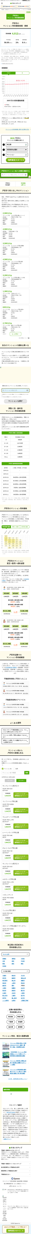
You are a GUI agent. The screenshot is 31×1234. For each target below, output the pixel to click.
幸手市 (4, 998)
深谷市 (4, 983)
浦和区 (13, 958)
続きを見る (25, 686)
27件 (17, 543)
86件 (17, 541)
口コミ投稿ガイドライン (20, 1183)
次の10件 (21, 780)
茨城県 (20, 1022)
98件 (9, 543)
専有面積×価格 (6, 526)
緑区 (13, 963)
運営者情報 (13, 1181)
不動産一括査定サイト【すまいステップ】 (10, 9)
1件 (20, 539)
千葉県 (11, 1022)
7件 (13, 547)
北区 (3, 961)
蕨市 (13, 985)
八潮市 (23, 993)
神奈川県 (20, 1017)
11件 (17, 545)
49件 (9, 538)
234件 (9, 539)
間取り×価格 (15, 526)
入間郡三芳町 (24, 1000)
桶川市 (23, 990)
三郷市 (13, 995)
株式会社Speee (11, 1112)
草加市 (23, 983)
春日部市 (4, 980)
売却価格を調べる (23, 184)
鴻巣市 (23, 980)
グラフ (8, 73)
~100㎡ (2, 545)
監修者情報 (19, 1181)
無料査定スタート (14, 1230)
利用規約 (25, 1181)
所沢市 (4, 978)
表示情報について (23, 338)
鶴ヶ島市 (14, 998)
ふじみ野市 (5, 1000)
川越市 (4, 975)
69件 (6, 541)
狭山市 (13, 980)
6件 (13, 538)
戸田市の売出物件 (7, 184)
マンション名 (7, 768)
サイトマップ (6, 1181)
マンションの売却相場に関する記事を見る (17, 129)
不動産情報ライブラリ (20, 50)
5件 (20, 545)
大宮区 (23, 958)
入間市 (4, 988)
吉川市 (23, 998)
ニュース (19, 1186)
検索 (27, 772)
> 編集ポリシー (7, 1139)
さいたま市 (6, 954)
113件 (6, 538)
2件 (16, 538)
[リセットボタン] (25, 175)
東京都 (10, 1017)
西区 (3, 963)
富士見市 (4, 995)
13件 (20, 543)
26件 (13, 545)
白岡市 (13, 1000)
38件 (20, 541)
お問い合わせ (12, 1186)
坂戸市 (23, 995)
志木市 (23, 988)
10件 (6, 543)
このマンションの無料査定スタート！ (20, 794)
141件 (13, 539)
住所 (17, 768)
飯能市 (13, 978)
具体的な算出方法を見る (7, 63)
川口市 (23, 975)
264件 (9, 541)
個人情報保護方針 (8, 1183)
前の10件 (10, 780)
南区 (22, 963)
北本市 (13, 993)
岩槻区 (4, 958)
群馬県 (20, 1027)
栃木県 (11, 1027)
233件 (13, 541)
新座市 (13, 990)
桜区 (13, 961)
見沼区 (4, 966)
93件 (13, 543)
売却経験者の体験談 (11, 667)
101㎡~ (2, 547)
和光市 (4, 990)
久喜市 (4, 993)
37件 (17, 539)
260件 (6, 539)
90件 (6, 536)
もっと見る (15, 334)
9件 (9, 545)
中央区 (23, 961)
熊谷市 (13, 975)
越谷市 (4, 985)
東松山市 (23, 978)
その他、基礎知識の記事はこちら (17, 1079)
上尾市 (13, 983)
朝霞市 (13, 988)
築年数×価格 (24, 526)
